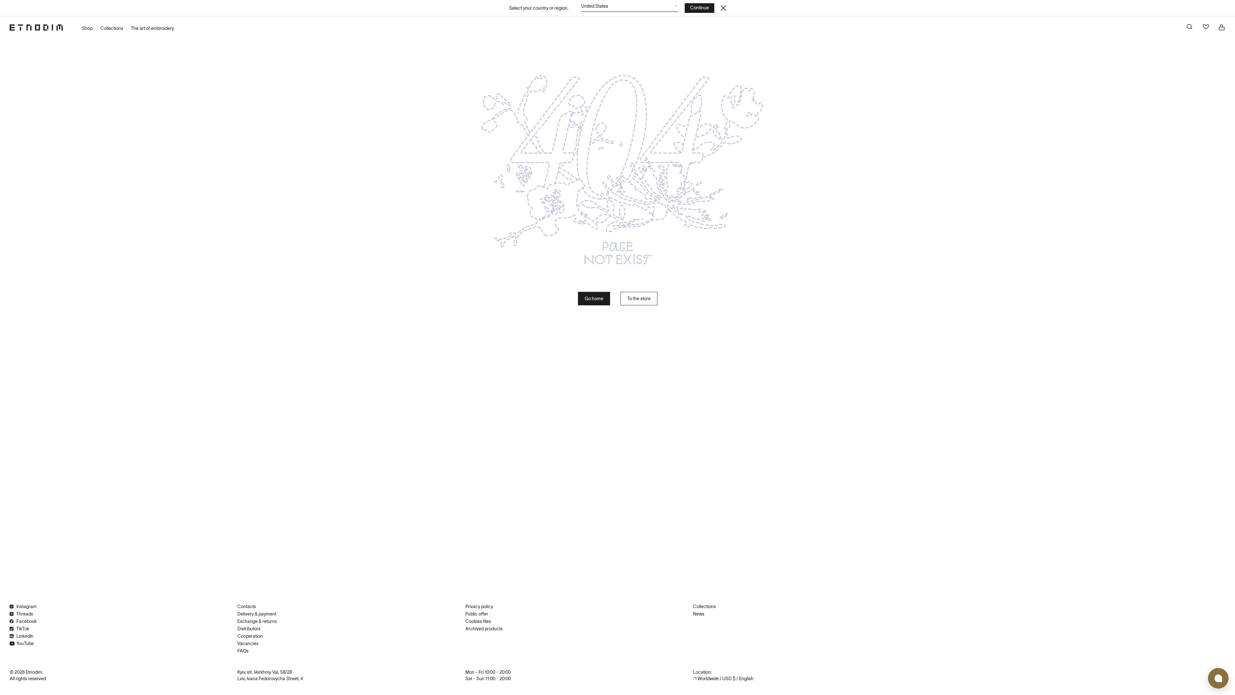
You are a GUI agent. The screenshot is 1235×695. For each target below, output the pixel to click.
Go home (594, 298)
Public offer (476, 613)
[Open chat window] (1218, 678)
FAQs (243, 650)
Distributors (249, 628)
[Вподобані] (1206, 27)
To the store (639, 298)
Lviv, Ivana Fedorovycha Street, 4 (270, 678)
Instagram (26, 606)
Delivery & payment (256, 613)
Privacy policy (479, 606)
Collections (111, 28)
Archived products (484, 628)
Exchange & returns (257, 621)
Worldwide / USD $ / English (726, 678)
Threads (24, 613)
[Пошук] (1190, 27)
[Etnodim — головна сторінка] (36, 27)
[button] (629, 8)
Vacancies (248, 643)
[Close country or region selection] (723, 8)
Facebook (26, 621)
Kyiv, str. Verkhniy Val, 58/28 (264, 672)
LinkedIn (24, 636)
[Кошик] (1222, 27)
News (698, 613)
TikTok (22, 628)
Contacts (246, 606)
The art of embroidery (152, 28)
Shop (87, 28)
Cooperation (250, 636)
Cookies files (478, 621)
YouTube (25, 643)
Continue (699, 7)
